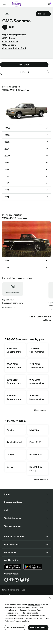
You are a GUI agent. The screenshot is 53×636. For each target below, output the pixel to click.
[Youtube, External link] (17, 580)
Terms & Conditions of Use (13, 590)
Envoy (10, 466)
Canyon (11, 454)
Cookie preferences (15, 627)
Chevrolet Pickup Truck (14, 48)
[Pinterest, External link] (27, 580)
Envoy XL (34, 429)
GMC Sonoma (9, 44)
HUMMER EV (35, 454)
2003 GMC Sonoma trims (14, 366)
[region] (26, 615)
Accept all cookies (38, 627)
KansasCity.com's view (12, 303)
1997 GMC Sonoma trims (36, 397)
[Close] (50, 598)
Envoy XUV (35, 442)
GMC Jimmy (8, 38)
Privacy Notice (34, 604)
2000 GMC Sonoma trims (36, 350)
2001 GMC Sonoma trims (14, 397)
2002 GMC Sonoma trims (14, 381)
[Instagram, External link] (22, 580)
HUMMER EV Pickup (35, 468)
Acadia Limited (14, 442)
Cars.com (24, 610)
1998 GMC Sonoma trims (36, 381)
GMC (7, 14)
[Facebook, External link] (11, 580)
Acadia (10, 429)
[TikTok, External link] (6, 580)
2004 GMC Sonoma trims (14, 350)
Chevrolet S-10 (10, 41)
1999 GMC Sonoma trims (36, 366)
